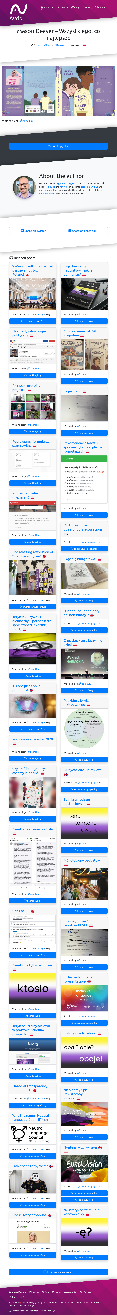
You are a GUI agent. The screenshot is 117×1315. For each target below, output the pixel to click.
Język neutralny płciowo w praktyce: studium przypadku (31, 1030)
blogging (85, 186)
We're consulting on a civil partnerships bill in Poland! (32, 270)
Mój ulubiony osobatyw (82, 860)
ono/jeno (71, 183)
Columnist (62, 1302)
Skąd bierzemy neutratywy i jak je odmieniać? (78, 270)
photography (45, 190)
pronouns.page (37, 314)
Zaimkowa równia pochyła (32, 829)
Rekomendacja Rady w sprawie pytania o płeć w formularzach (83, 447)
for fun (63, 186)
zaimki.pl (27, 120)
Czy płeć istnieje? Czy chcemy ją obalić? (28, 771)
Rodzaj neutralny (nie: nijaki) (25, 495)
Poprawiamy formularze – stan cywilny (32, 443)
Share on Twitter (35, 230)
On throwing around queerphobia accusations (83, 527)
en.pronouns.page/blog (34, 321)
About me (48, 7)
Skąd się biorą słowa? (80, 559)
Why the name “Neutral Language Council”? (30, 1117)
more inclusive (46, 193)
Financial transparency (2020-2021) (29, 1088)
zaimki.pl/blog (60, 146)
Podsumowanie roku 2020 (32, 739)
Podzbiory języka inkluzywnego (77, 703)
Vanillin (71, 1302)
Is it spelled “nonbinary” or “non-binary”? (82, 613)
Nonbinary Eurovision (81, 1147)
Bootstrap (52, 1302)
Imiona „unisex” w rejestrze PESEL (77, 923)
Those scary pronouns (29, 1215)
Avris (37, 45)
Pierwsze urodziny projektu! (26, 388)
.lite (13, 1297)
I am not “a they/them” (30, 1166)
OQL (53, 1310)
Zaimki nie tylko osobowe (32, 965)
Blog (76, 7)
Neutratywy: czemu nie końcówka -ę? (81, 1212)
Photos (101, 7)
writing (94, 186)
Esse (45, 1302)
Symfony (38, 1302)
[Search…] (42, 11)
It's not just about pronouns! (26, 688)
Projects (63, 7)
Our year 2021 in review (82, 770)
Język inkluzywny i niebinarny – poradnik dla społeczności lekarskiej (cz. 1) (32, 623)
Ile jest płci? (73, 391)
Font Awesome (82, 1302)
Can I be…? (21, 911)
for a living (49, 186)
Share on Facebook (83, 230)
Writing (88, 7)
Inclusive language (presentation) (78, 979)
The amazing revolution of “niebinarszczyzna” (32, 554)
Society (60, 45)
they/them (60, 183)
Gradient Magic (28, 1305)
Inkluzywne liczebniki (80, 1033)
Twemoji (13, 1305)
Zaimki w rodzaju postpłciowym (77, 801)
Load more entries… (60, 1272)
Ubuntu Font (95, 1302)
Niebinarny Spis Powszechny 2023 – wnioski (79, 1094)
